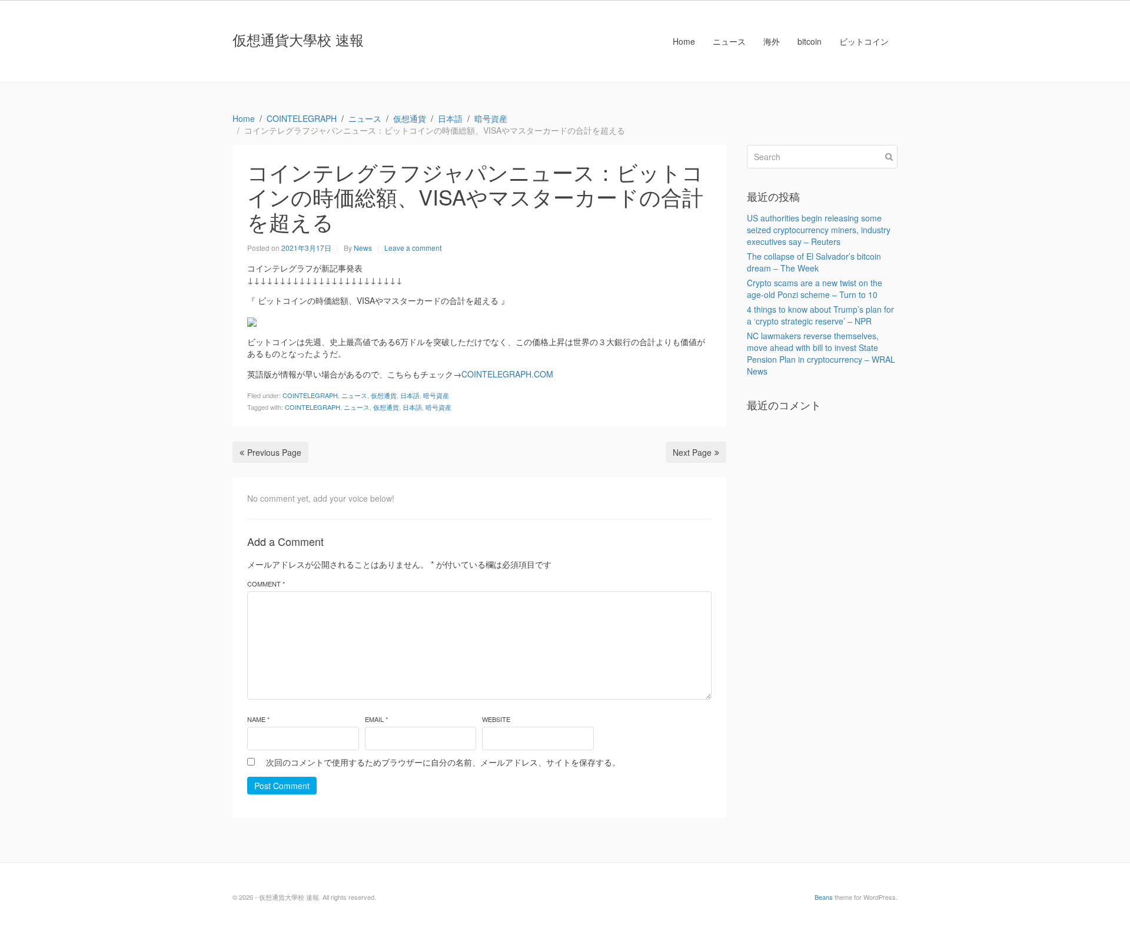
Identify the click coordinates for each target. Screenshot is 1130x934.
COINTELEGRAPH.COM (507, 374)
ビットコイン (864, 41)
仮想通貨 (384, 395)
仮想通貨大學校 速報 (298, 39)
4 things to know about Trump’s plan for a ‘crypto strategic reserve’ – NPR (820, 315)
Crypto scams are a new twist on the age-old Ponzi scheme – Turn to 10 (814, 288)
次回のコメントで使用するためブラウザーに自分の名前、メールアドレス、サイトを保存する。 (443, 762)
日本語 (410, 395)
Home (684, 41)
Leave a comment (412, 248)
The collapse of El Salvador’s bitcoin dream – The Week (814, 262)
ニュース (729, 41)
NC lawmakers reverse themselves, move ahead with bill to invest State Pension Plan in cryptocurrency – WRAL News (821, 353)
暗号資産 (436, 395)
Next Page (692, 452)
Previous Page (274, 452)
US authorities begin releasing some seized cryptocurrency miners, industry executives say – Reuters (818, 229)
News (363, 248)
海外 (771, 41)
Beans (824, 897)
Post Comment (282, 785)
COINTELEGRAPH (310, 395)
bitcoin (809, 41)
